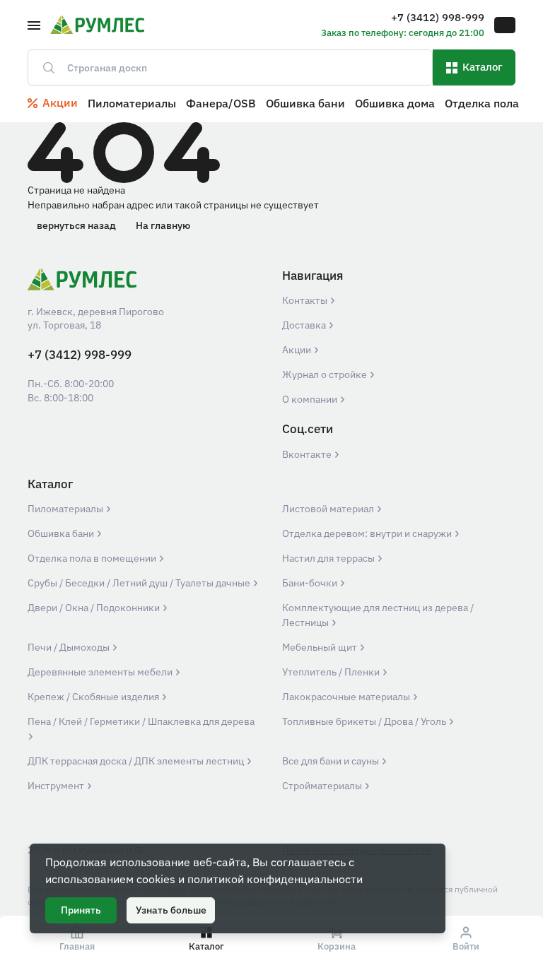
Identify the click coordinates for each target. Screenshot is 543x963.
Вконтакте (308, 454)
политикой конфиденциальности (275, 879)
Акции (297, 349)
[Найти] (42, 67)
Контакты (305, 300)
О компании (310, 399)
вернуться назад (76, 225)
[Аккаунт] (504, 25)
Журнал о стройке (325, 374)
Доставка (305, 325)
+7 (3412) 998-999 (80, 355)
